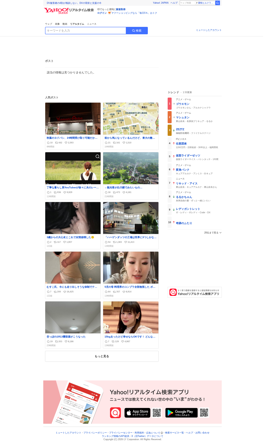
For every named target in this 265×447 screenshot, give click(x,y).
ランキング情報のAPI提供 (115, 436)
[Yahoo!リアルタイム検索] (69, 9)
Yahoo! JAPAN (160, 2)
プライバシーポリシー (95, 432)
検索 (139, 30)
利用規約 (139, 432)
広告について (153, 432)
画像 (57, 24)
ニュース (91, 24)
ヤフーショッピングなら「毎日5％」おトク (134, 13)
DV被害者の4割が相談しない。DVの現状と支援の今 (74, 3)
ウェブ (48, 24)
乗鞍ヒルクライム (206, 3)
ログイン (102, 13)
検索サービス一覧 (174, 432)
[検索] (217, 3)
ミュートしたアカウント (209, 30)
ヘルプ (174, 2)
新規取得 (120, 9)
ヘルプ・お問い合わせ (197, 432)
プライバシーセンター (120, 432)
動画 (65, 24)
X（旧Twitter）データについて (147, 436)
